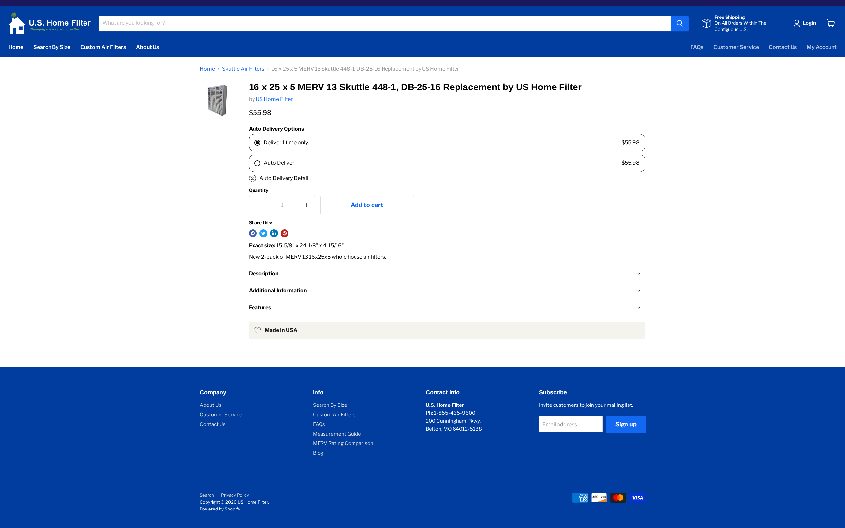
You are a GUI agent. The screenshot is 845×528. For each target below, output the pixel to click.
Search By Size (51, 47)
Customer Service (736, 47)
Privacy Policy (235, 495)
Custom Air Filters (103, 47)
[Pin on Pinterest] (284, 233)
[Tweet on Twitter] (263, 233)
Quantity (258, 190)
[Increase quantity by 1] (306, 205)
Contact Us (783, 47)
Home (15, 47)
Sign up (626, 424)
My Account (822, 47)
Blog (318, 453)
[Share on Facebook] (253, 233)
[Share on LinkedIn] (274, 233)
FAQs (696, 47)
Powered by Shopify (220, 508)
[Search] (680, 23)
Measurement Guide (337, 434)
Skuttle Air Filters (243, 69)
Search (207, 495)
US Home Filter (274, 99)
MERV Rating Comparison (343, 443)
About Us (147, 47)
